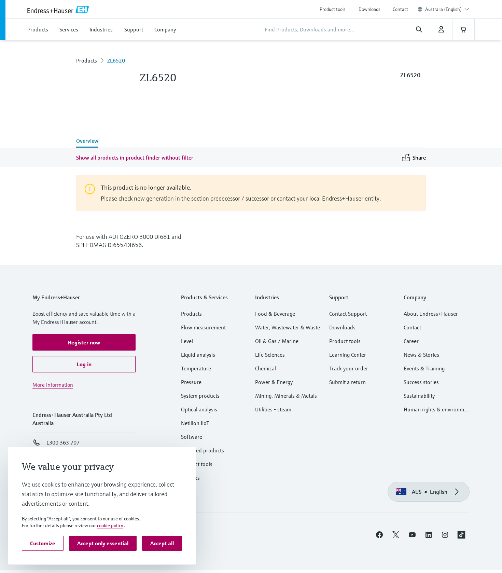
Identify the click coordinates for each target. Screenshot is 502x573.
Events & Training (424, 368)
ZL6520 (116, 60)
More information (52, 384)
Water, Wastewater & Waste (287, 327)
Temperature (196, 368)
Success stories (421, 382)
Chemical (265, 368)
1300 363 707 (63, 442)
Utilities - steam (273, 409)
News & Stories (421, 354)
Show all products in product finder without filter (134, 157)
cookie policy (110, 525)
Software (191, 436)
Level (187, 341)
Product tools (333, 9)
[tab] (87, 141)
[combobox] (447, 9)
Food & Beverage (275, 313)
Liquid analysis (198, 354)
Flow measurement (203, 327)
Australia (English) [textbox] (443, 9)
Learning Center (347, 354)
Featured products (202, 450)
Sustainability (419, 395)
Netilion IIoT (195, 423)
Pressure (191, 382)
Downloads (369, 9)
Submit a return (347, 382)
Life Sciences (270, 354)
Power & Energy (274, 382)
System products (200, 395)
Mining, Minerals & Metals (286, 395)
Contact (400, 9)
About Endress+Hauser (431, 313)
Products (86, 60)
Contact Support (348, 313)
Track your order (348, 368)
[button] (84, 342)
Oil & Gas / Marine (276, 341)
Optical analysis (199, 409)
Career (411, 341)
